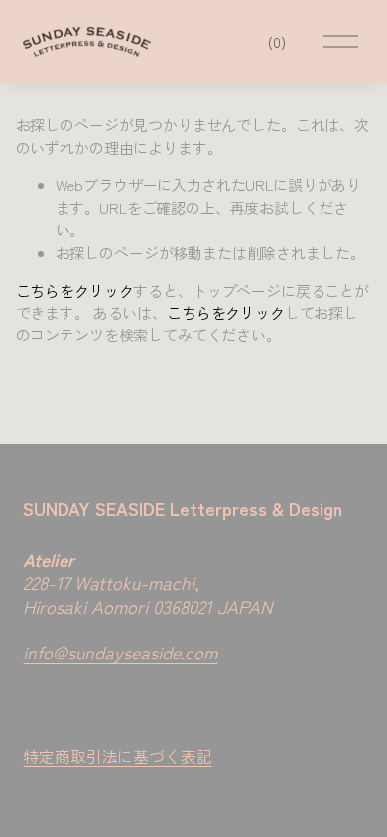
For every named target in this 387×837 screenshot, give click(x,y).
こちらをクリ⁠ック (75, 290)
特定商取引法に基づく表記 (117, 756)
